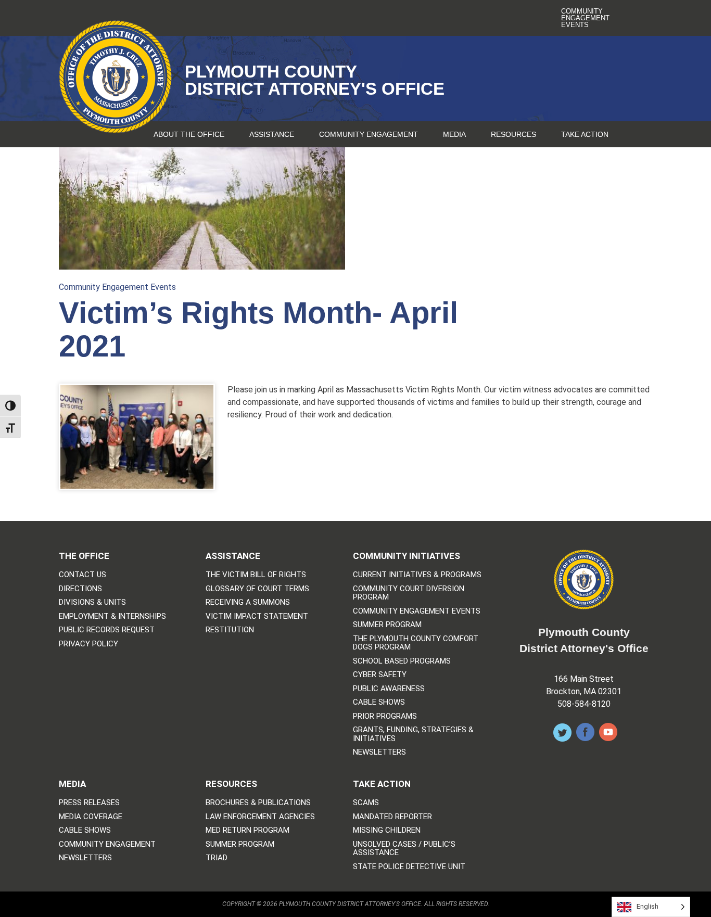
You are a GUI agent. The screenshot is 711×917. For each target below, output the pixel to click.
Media (454, 134)
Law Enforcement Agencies (260, 816)
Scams (366, 802)
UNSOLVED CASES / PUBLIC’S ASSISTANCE (404, 848)
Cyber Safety (380, 674)
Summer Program (387, 624)
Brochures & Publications (258, 802)
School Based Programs (402, 661)
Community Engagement (368, 134)
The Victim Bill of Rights (256, 574)
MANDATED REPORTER (392, 816)
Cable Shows (379, 702)
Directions (80, 588)
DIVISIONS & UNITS (92, 602)
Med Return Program (247, 830)
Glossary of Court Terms (257, 588)
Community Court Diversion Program (408, 593)
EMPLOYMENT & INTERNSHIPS (112, 616)
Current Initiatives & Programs (417, 574)
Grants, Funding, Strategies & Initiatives (413, 734)
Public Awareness (389, 688)
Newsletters (379, 752)
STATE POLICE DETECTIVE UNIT (409, 866)
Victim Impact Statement (257, 616)
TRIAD (216, 858)
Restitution (230, 630)
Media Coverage (90, 816)
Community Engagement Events (585, 18)
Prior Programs (385, 716)
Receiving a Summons (248, 602)
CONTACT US (82, 574)
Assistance (271, 134)
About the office (189, 134)
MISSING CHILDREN (387, 830)
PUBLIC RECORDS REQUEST (107, 630)
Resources (513, 134)
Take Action (584, 134)
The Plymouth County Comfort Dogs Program (415, 643)
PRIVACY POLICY (88, 644)
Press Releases (89, 802)
